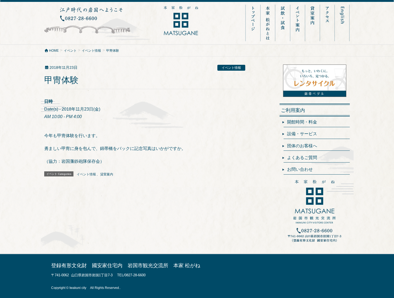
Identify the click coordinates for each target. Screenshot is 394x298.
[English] (342, 23)
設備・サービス (302, 133)
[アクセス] (327, 23)
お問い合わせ (300, 169)
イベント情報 (231, 68)
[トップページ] (253, 23)
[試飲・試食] (283, 23)
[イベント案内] (298, 23)
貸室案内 (106, 174)
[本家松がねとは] (268, 23)
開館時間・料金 (302, 122)
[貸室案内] (313, 23)
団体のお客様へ (302, 146)
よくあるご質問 (302, 157)
